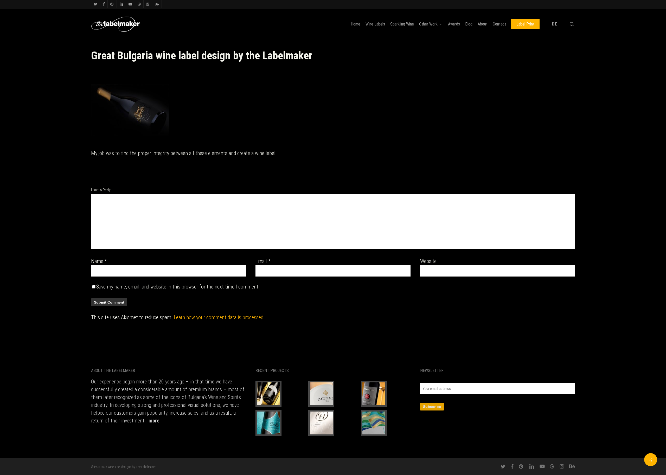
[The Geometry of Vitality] (385, 423)
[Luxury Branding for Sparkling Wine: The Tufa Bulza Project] (280, 423)
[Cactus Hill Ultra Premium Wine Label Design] (333, 423)
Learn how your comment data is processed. (219, 317)
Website (428, 261)
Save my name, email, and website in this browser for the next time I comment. (178, 287)
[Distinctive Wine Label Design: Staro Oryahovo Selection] (280, 394)
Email (263, 261)
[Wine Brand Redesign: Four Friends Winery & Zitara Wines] (333, 394)
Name (99, 261)
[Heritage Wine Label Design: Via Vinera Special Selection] (385, 394)
